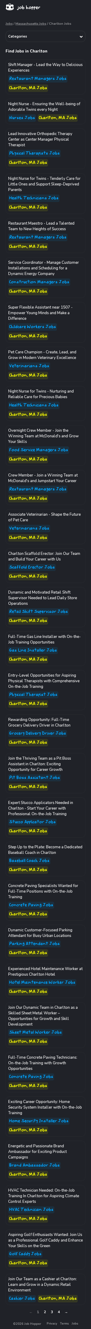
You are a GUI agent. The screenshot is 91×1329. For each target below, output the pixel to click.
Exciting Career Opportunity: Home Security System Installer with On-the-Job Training (45, 1107)
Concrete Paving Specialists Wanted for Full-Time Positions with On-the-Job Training (43, 891)
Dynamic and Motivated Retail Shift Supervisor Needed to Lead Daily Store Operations (42, 598)
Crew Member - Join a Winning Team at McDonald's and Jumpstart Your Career (43, 478)
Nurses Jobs (22, 118)
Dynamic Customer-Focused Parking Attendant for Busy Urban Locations (40, 932)
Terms (64, 1324)
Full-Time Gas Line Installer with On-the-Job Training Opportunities (44, 639)
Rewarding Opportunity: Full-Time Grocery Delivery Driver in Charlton (39, 722)
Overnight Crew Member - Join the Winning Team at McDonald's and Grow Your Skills (43, 436)
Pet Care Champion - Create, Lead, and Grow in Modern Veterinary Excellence (42, 354)
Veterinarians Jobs (29, 366)
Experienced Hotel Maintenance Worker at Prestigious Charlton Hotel (45, 971)
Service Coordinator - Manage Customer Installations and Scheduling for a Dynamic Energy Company (43, 268)
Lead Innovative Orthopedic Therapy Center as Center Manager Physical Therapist (40, 139)
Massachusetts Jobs (30, 23)
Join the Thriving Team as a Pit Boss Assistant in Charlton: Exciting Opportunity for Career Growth (39, 764)
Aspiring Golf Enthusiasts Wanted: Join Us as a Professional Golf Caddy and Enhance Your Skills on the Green (45, 1240)
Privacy (52, 1324)
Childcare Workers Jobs (32, 327)
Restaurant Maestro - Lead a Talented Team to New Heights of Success (41, 226)
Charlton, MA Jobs (28, 88)
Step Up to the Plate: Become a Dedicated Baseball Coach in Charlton (45, 849)
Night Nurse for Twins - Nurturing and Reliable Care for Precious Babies (41, 394)
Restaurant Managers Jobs (37, 79)
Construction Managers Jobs (39, 282)
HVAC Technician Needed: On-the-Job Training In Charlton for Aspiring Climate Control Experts (43, 1196)
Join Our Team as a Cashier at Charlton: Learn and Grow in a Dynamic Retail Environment (42, 1284)
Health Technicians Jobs (34, 198)
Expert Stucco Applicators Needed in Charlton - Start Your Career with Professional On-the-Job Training (40, 808)
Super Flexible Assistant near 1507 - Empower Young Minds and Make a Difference (40, 313)
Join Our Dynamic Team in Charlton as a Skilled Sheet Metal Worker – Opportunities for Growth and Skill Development (43, 1016)
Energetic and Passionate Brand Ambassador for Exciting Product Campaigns (37, 1151)
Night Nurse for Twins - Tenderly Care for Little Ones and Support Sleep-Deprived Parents (44, 184)
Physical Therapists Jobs (34, 153)
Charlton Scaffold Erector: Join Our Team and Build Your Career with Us (44, 556)
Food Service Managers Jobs (38, 450)
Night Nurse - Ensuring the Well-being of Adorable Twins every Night (44, 106)
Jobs (9, 23)
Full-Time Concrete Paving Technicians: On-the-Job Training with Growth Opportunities (42, 1063)
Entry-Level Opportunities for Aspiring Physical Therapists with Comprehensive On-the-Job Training (44, 681)
